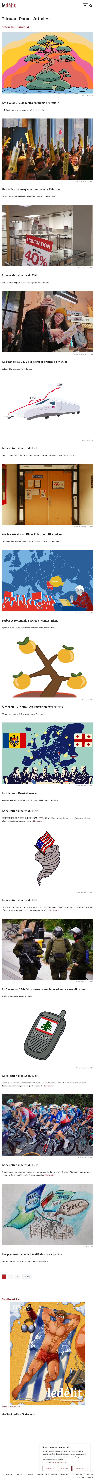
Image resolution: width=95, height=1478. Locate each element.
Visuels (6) (23, 26)
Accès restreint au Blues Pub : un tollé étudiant (32, 534)
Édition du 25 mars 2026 (11, 1407)
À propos (9, 1474)
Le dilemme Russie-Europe (19, 793)
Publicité (40, 1474)
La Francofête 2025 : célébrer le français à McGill (34, 361)
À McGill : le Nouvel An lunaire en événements (32, 707)
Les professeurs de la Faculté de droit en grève (32, 1254)
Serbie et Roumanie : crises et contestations (30, 620)
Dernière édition (11, 1299)
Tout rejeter (65, 1468)
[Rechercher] (90, 5)
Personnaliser (50, 1468)
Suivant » (27, 1277)
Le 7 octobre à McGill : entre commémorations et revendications (44, 989)
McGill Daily (77, 1474)
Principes (19, 1474)
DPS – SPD (64, 1474)
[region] (64, 1458)
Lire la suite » (38, 821)
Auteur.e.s (89, 1474)
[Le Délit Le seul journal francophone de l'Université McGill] (9, 5)
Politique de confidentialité (57, 1462)
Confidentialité (51, 1474)
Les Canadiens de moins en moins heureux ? (30, 103)
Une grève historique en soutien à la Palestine (31, 189)
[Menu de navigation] (85, 5)
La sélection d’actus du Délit (20, 275)
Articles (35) (8, 26)
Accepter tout (80, 1468)
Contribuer (29, 1474)
